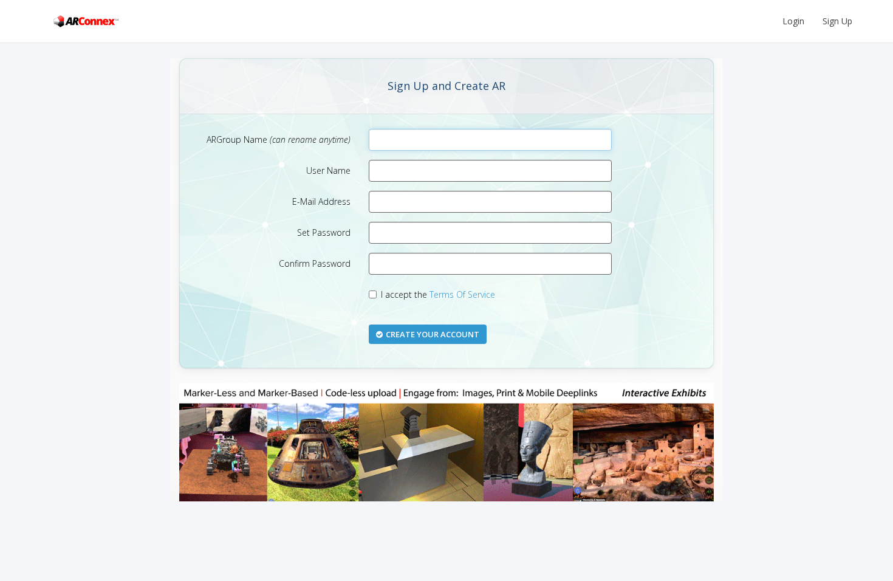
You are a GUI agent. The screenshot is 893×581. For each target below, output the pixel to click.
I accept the (438, 294)
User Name (328, 170)
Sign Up (837, 21)
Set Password (324, 232)
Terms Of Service (462, 294)
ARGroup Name (279, 139)
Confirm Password (315, 263)
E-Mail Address (321, 201)
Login (793, 21)
